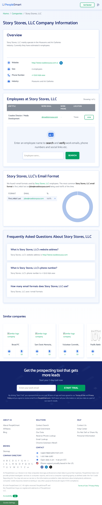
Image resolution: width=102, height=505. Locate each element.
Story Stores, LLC (42, 183)
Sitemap (6, 451)
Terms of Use (80, 395)
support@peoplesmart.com (52, 453)
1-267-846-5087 (47, 456)
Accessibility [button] (7, 496)
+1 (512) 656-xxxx (38, 75)
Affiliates (7, 429)
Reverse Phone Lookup (46, 436)
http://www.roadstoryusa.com (44, 62)
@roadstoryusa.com (50, 117)
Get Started (87, 5)
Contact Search (42, 425)
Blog (5, 432)
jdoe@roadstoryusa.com (34, 198)
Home (6, 14)
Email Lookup (42, 439)
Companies (17, 14)
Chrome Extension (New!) (46, 443)
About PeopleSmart (11, 425)
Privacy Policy (94, 485)
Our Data (40, 432)
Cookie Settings (9, 503)
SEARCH (72, 155)
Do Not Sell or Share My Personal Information (87, 434)
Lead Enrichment (43, 429)
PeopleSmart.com (44, 398)
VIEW (89, 117)
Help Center (82, 429)
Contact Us (81, 425)
